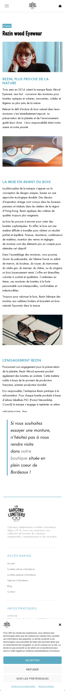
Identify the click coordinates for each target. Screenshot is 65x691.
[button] (60, 624)
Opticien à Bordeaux (17, 580)
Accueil (11, 563)
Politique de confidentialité (23, 686)
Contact (11, 592)
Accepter (33, 660)
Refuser (32, 669)
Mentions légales (46, 686)
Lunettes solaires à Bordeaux (21, 569)
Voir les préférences (32, 678)
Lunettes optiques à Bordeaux (21, 575)
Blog (9, 586)
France (7, 26)
